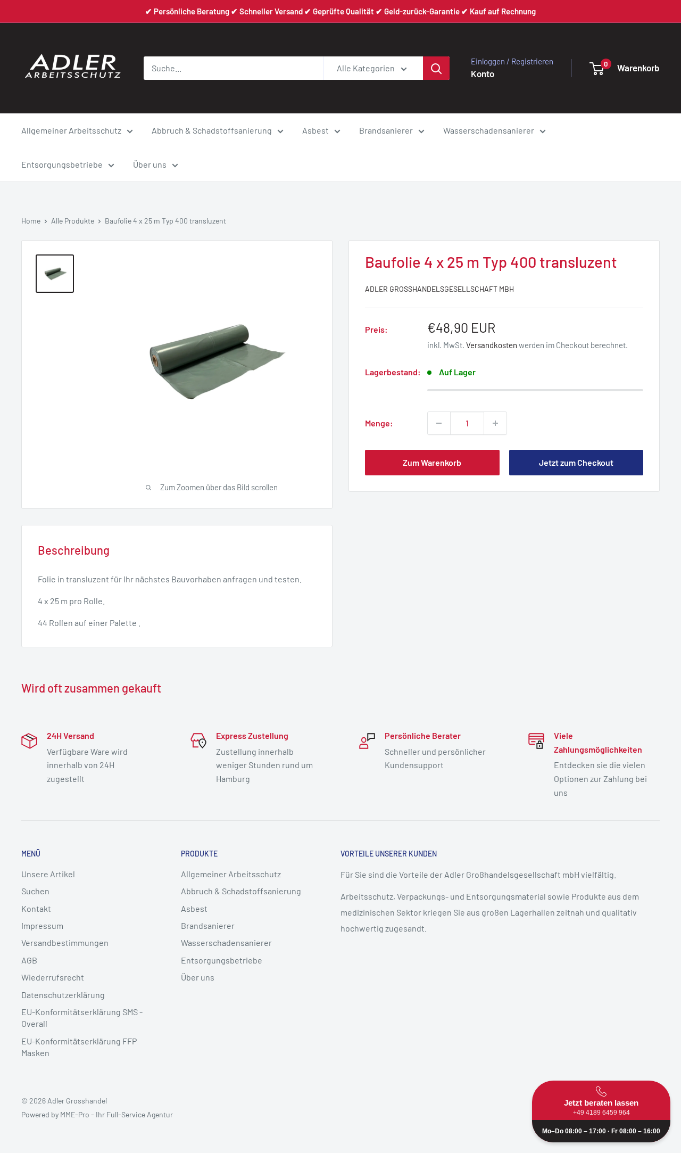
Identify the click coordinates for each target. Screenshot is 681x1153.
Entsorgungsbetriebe (62, 164)
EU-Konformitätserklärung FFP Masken (79, 1047)
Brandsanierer (386, 130)
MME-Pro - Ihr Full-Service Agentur (116, 1114)
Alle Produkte (72, 220)
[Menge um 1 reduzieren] (439, 423)
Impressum (42, 925)
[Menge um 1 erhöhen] (495, 423)
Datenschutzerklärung (63, 995)
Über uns (150, 164)
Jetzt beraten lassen (601, 1107)
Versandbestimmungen (65, 942)
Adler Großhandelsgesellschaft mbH (439, 288)
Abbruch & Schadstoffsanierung (212, 130)
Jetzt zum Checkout (576, 462)
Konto (482, 73)
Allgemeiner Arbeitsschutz (71, 130)
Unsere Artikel (48, 874)
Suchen (35, 891)
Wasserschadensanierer (488, 130)
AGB (29, 960)
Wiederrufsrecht (52, 977)
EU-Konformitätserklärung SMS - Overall (82, 1017)
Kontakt (36, 908)
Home (30, 220)
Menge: (379, 423)
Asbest (315, 130)
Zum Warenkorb (432, 462)
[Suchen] (436, 68)
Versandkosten (491, 345)
